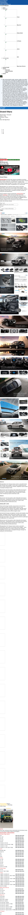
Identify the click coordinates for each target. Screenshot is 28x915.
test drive (5, 194)
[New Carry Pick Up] (10, 629)
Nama (1, 204)
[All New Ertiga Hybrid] (10, 646)
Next (2, 210)
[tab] (3, 133)
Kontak (2, 206)
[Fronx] (10, 578)
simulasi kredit (20, 193)
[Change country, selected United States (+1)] (0, 207)
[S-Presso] (10, 562)
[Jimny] (10, 545)
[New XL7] (10, 663)
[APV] (10, 595)
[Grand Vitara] (10, 612)
